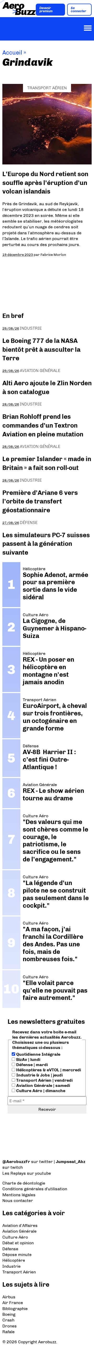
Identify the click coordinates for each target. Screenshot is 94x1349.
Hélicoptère (13, 1260)
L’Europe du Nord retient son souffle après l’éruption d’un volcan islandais (45, 182)
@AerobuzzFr (16, 1161)
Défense (29, 522)
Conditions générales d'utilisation (34, 1188)
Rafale (8, 1331)
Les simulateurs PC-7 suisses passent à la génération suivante (46, 543)
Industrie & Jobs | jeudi (39, 1075)
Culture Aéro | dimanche (40, 1090)
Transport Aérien (47, 87)
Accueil (12, 52)
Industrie (31, 328)
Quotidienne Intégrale (37, 1054)
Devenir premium (45, 9)
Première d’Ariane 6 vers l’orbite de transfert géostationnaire (40, 501)
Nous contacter (17, 1200)
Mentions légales (19, 1194)
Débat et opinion (18, 1242)
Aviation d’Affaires (20, 1225)
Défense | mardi (31, 1064)
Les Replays (14, 1173)
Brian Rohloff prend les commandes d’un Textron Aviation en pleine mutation (42, 425)
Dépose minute (17, 1254)
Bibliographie (15, 1308)
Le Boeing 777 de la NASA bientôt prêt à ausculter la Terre (41, 349)
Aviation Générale (40, 370)
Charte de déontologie (23, 1183)
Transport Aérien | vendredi (44, 1080)
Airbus (8, 1296)
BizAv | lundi (27, 1059)
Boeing (8, 1314)
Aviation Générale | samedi (42, 1085)
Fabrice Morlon (53, 254)
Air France (12, 1302)
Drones (9, 1326)
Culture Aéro (15, 1237)
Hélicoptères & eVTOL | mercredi (48, 1069)
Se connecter (78, 9)
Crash (8, 1320)
